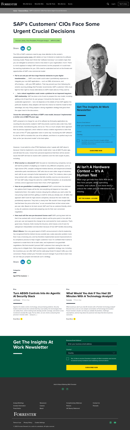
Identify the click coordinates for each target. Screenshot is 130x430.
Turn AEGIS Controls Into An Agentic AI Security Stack (36, 294)
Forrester (69, 300)
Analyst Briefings (18, 403)
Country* (79, 131)
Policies (68, 406)
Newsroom (43, 403)
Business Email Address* (84, 122)
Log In (113, 4)
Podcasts (95, 406)
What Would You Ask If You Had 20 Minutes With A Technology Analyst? (89, 294)
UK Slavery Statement (73, 408)
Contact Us (96, 403)
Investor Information (19, 406)
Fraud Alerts (17, 408)
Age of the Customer (20, 276)
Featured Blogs (23, 11)
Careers (42, 406)
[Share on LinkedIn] (23, 48)
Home (15, 11)
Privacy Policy (28, 423)
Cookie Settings (40, 423)
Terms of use (17, 423)
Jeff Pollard (16, 300)
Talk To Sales (123, 4)
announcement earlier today (23, 57)
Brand (41, 408)
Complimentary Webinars (74, 403)
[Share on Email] (29, 48)
